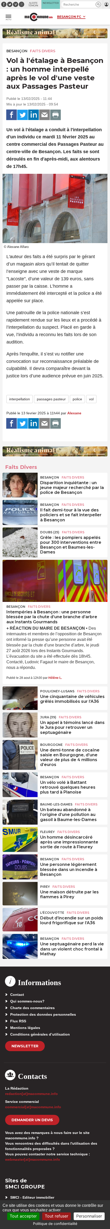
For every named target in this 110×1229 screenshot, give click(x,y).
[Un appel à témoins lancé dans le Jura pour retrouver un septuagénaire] (20, 724)
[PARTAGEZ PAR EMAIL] (44, 115)
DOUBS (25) (49, 532)
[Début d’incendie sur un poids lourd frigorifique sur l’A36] (20, 919)
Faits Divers (42, 51)
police (77, 399)
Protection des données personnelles (43, 1014)
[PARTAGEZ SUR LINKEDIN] (33, 115)
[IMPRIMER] (55, 115)
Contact (17, 995)
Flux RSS (18, 1021)
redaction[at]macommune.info (31, 1094)
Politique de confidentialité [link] (55, 1223)
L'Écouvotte (52, 913)
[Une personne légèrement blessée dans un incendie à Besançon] (20, 866)
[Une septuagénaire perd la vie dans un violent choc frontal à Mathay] (20, 945)
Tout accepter (23, 1216)
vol (91, 399)
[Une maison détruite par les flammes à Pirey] (20, 893)
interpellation (19, 399)
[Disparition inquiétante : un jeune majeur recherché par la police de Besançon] (20, 484)
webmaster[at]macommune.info (32, 1159)
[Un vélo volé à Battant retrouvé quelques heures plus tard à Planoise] (20, 784)
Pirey (45, 887)
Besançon (16, 51)
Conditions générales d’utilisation (40, 1034)
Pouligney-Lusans (57, 691)
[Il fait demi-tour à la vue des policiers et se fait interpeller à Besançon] (20, 511)
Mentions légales (25, 1028)
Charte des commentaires (32, 1008)
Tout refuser (56, 1216)
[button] (98, 4)
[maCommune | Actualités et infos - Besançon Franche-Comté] (39, 16)
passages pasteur (51, 399)
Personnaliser (89, 1216)
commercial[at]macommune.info (33, 1107)
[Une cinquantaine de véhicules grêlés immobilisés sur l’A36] (20, 698)
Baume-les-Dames (56, 804)
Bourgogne (51, 745)
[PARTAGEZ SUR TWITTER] (22, 115)
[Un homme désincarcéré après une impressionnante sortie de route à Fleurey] (20, 839)
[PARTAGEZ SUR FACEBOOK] (11, 115)
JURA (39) (48, 717)
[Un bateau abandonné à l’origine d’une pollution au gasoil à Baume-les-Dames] (20, 811)
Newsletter (25, 1046)
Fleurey (47, 832)
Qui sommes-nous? (27, 1001)
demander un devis (32, 1120)
